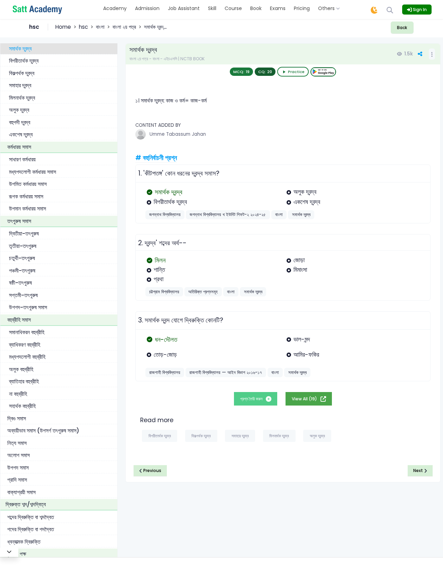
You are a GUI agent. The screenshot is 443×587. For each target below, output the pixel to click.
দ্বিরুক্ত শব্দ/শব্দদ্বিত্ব (26, 504)
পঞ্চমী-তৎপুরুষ (22, 271)
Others (327, 8)
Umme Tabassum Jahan (178, 134)
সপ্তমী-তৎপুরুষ (23, 295)
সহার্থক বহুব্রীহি (22, 406)
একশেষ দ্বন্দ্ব (21, 135)
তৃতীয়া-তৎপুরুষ (22, 246)
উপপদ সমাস (18, 468)
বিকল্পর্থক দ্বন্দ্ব (21, 73)
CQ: (265, 71)
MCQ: (241, 71)
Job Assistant (184, 8)
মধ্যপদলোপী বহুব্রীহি (27, 357)
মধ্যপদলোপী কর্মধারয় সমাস (32, 172)
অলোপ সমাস (18, 455)
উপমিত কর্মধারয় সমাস (28, 184)
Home (63, 26)
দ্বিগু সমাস (16, 419)
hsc (83, 26)
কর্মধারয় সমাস (19, 147)
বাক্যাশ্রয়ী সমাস (21, 492)
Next (418, 470)
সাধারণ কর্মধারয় (22, 159)
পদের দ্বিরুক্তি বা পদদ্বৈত (30, 529)
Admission (147, 8)
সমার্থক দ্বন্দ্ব (20, 49)
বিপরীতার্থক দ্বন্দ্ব (23, 61)
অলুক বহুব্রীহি (21, 369)
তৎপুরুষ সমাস (19, 221)
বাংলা (100, 26)
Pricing (302, 8)
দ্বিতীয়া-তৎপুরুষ (24, 234)
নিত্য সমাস (17, 443)
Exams (278, 8)
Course (233, 8)
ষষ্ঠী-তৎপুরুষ (20, 283)
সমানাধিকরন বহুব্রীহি (26, 332)
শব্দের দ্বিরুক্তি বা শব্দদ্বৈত (30, 517)
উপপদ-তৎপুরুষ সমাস (28, 307)
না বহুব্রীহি (18, 394)
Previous (151, 470)
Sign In (419, 9)
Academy (115, 8)
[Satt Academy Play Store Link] (323, 72)
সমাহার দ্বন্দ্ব (20, 85)
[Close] (9, 551)
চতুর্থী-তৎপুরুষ (22, 258)
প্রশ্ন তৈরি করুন (251, 399)
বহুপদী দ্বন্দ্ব (19, 122)
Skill (212, 8)
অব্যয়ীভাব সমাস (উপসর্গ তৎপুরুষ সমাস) (43, 431)
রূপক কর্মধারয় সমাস (26, 197)
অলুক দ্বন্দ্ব (19, 110)
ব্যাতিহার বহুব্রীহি (24, 381)
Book (256, 8)
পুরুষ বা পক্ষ (16, 554)
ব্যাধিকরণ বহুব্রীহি (24, 345)
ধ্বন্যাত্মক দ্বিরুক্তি (23, 542)
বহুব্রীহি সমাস (19, 320)
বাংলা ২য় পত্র (124, 26)
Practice (296, 71)
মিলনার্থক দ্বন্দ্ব (22, 98)
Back (402, 27)
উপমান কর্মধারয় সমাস (27, 209)
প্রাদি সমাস (17, 480)
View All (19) (305, 399)
